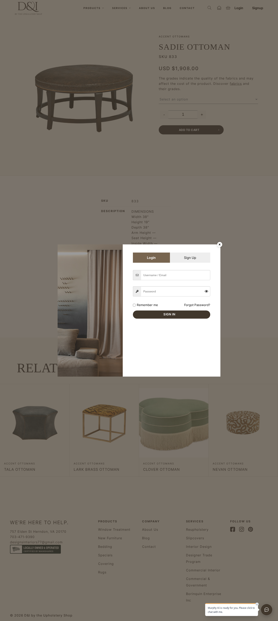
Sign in (169, 314)
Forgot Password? (197, 305)
